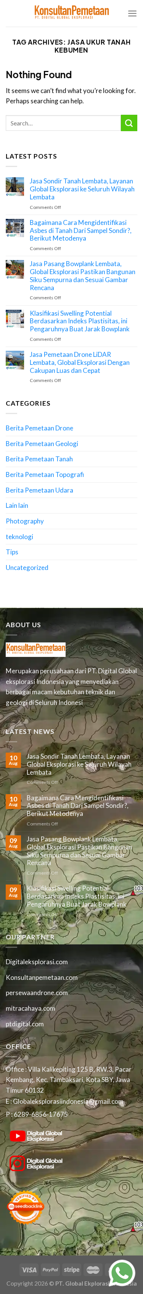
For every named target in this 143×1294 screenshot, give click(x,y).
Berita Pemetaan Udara (39, 490)
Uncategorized (27, 568)
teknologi (19, 537)
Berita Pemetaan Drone (39, 428)
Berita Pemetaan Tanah (39, 459)
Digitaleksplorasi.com (37, 962)
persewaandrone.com (37, 993)
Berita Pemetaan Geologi (42, 444)
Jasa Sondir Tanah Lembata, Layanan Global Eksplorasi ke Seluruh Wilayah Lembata (82, 189)
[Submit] (129, 123)
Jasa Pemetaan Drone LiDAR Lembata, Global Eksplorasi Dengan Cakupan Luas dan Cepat (80, 362)
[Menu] (132, 13)
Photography (25, 521)
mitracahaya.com (30, 1008)
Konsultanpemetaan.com (42, 977)
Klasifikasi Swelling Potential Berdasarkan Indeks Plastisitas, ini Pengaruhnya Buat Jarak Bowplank (80, 321)
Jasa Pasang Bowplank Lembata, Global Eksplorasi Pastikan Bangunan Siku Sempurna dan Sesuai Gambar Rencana (82, 275)
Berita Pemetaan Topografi (45, 474)
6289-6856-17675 (41, 1114)
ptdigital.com (25, 1024)
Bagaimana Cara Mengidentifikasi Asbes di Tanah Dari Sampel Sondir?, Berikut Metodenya (81, 230)
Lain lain (17, 505)
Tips (12, 552)
